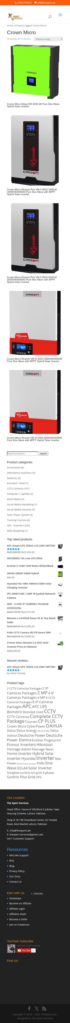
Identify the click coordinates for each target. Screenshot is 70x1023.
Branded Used (33, 712)
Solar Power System (18, 514)
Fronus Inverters (21, 744)
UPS (38, 777)
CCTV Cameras (15, 488)
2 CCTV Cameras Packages (24, 688)
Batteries (12, 478)
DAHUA (54, 726)
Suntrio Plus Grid (21, 776)
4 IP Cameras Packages (30, 695)
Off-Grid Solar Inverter (26, 764)
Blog (11, 866)
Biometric (14, 712)
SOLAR (22, 768)
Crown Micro (16, 726)
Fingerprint (52, 740)
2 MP (42, 693)
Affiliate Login (17, 908)
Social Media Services (19, 509)
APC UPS (39, 706)
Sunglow (13, 772)
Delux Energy (26, 730)
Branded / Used (16, 483)
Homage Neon (43, 749)
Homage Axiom (19, 749)
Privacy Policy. (17, 871)
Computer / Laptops (18, 493)
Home (10, 25)
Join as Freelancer (19, 924)
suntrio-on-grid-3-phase (37, 772)
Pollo (41, 763)
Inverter (45, 758)
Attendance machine (19, 472)
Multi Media (14, 499)
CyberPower (36, 726)
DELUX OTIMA (43, 731)
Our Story (14, 876)
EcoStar (37, 740)
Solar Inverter (40, 767)
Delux (11, 730)
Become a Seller (18, 919)
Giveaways (15, 898)
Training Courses (16, 520)
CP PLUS (46, 721)
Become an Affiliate (20, 903)
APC (26, 706)
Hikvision (45, 744)
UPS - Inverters (15, 525)
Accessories (13, 467)
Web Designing (15, 530)
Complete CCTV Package (35, 718)
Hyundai (28, 758)
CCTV (50, 711)
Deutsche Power (31, 735)
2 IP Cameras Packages (27, 690)
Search (43, 453)
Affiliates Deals (17, 914)
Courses (31, 721)
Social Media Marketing (20, 504)
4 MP (41, 697)
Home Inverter (19, 753)
